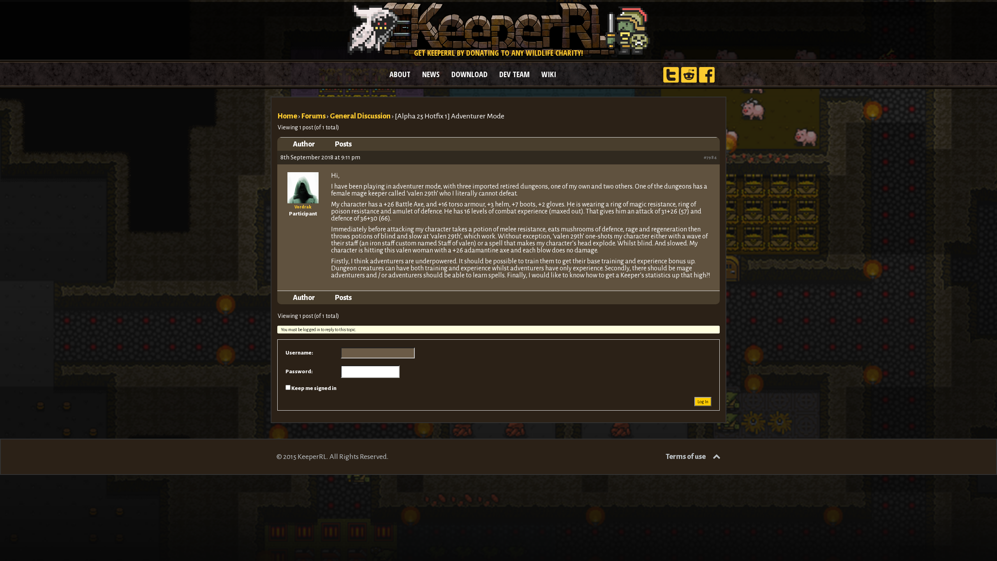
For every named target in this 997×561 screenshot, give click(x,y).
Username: (299, 353)
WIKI (548, 74)
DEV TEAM (514, 74)
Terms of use (686, 456)
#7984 (710, 157)
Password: (299, 371)
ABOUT (399, 74)
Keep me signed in (313, 388)
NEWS (431, 74)
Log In (703, 401)
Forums (313, 116)
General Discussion (360, 116)
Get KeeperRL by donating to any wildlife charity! (498, 53)
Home (287, 116)
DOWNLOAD (469, 74)
